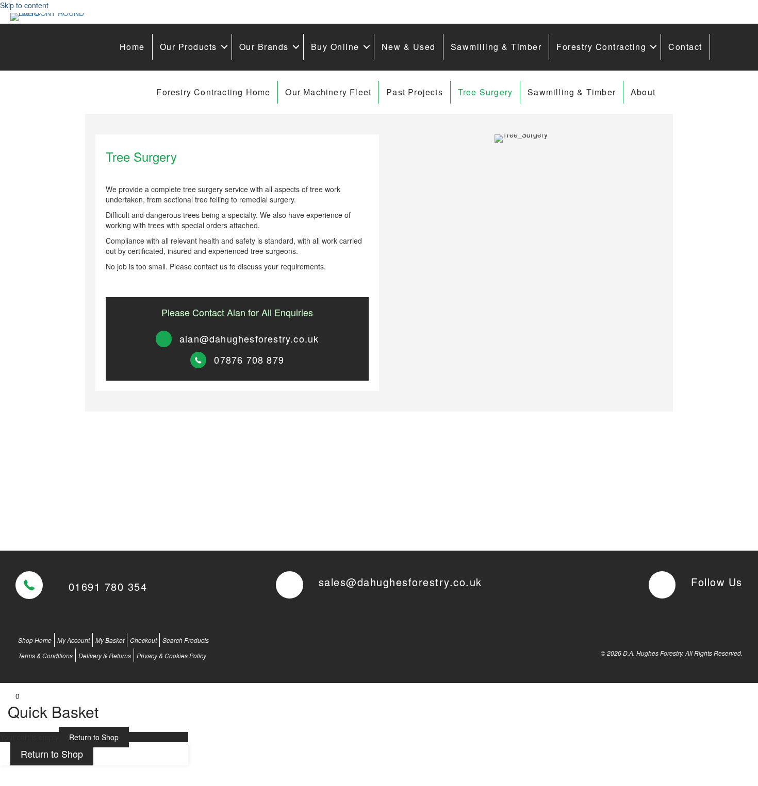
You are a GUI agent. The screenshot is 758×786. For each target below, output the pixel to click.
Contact (685, 47)
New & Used (409, 47)
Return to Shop (94, 737)
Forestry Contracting (601, 47)
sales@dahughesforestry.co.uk (400, 581)
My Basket (109, 640)
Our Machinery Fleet (328, 92)
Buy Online (335, 47)
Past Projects (414, 92)
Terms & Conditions (45, 655)
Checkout (143, 640)
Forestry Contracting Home (213, 92)
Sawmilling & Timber (496, 47)
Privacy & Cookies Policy (171, 655)
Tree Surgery (485, 92)
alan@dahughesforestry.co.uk (249, 338)
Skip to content (24, 5)
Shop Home (35, 640)
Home (132, 47)
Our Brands (264, 47)
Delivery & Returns (104, 655)
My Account (73, 640)
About (643, 92)
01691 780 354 (108, 586)
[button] (224, 47)
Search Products (185, 640)
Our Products (188, 47)
